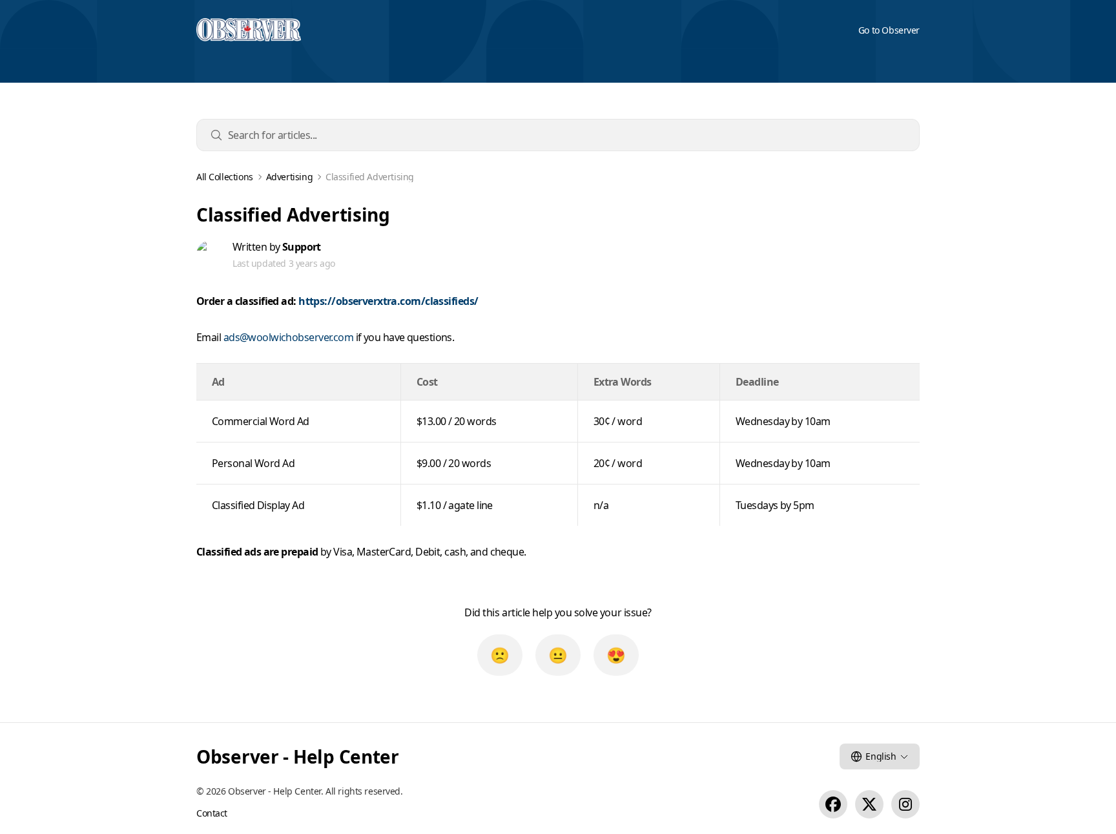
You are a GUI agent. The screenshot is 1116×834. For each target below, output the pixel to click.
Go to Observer (889, 30)
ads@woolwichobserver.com (288, 337)
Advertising (289, 177)
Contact (211, 813)
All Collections (224, 177)
